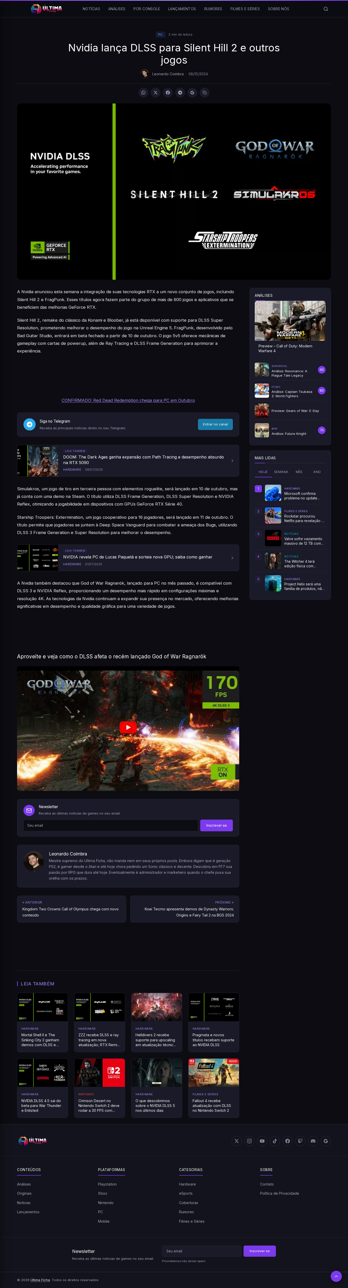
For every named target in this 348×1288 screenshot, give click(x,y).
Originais (24, 1193)
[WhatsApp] (143, 92)
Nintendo (106, 1203)
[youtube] (262, 1141)
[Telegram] (180, 92)
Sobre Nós (278, 9)
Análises (116, 9)
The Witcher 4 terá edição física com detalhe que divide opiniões (299, 564)
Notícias (91, 9)
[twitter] (237, 1141)
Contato (267, 1184)
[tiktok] (275, 1141)
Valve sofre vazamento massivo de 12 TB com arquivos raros (303, 541)
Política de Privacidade (279, 1193)
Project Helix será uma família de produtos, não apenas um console (304, 586)
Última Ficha (40, 1280)
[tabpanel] (290, 538)
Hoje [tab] (263, 472)
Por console (146, 9)
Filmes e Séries (245, 9)
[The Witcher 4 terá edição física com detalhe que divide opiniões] (273, 561)
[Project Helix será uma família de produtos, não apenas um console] (273, 583)
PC (160, 34)
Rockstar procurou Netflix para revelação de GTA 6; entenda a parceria (305, 518)
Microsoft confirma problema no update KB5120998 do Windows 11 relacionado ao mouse (304, 496)
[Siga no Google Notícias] (192, 92)
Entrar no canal (215, 424)
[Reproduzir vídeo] (128, 728)
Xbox (102, 1193)
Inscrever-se (216, 825)
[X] (155, 92)
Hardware (187, 1184)
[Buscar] (326, 9)
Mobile (104, 1221)
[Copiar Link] (204, 92)
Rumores (213, 9)
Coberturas (188, 1203)
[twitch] (300, 1141)
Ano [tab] (317, 472)
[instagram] (249, 1141)
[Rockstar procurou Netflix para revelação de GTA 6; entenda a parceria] (273, 515)
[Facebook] (168, 92)
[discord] (313, 1141)
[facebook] (288, 1141)
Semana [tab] (281, 472)
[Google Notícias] (326, 1141)
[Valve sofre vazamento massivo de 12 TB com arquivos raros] (273, 538)
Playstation (107, 1184)
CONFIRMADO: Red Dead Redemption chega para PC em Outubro (128, 400)
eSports (186, 1193)
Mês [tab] (299, 472)
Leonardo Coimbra (168, 74)
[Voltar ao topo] (336, 1276)
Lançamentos (182, 9)
